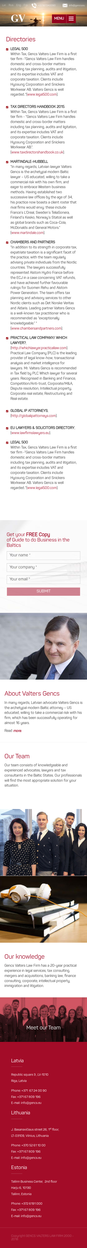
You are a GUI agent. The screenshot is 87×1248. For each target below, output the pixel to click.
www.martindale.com (27, 233)
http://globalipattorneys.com (33, 416)
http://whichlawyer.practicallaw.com (38, 348)
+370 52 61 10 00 (33, 1145)
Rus (11, 5)
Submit (44, 592)
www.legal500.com (42, 95)
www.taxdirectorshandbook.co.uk (37, 152)
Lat (4, 5)
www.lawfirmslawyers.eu (30, 433)
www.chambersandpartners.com (36, 328)
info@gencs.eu (31, 1103)
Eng (18, 5)
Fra (25, 5)
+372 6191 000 (31, 1204)
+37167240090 (47, 5)
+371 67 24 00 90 (34, 1091)
